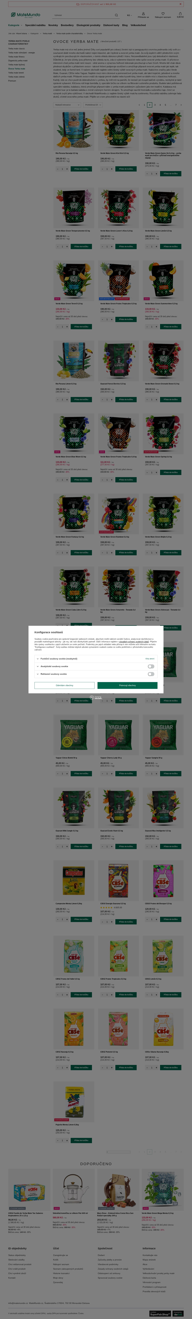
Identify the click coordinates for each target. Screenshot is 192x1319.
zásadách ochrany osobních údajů (134, 642)
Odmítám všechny (64, 685)
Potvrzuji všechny (127, 685)
